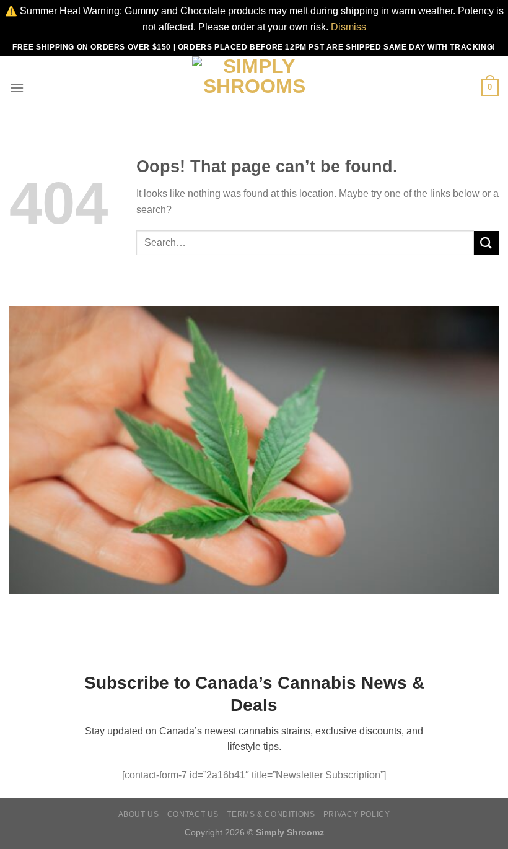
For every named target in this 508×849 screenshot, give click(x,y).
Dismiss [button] (348, 27)
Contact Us (193, 814)
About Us (138, 814)
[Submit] (486, 243)
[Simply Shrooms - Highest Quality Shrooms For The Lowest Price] (254, 87)
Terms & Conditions (271, 814)
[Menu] (16, 87)
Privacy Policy (356, 814)
